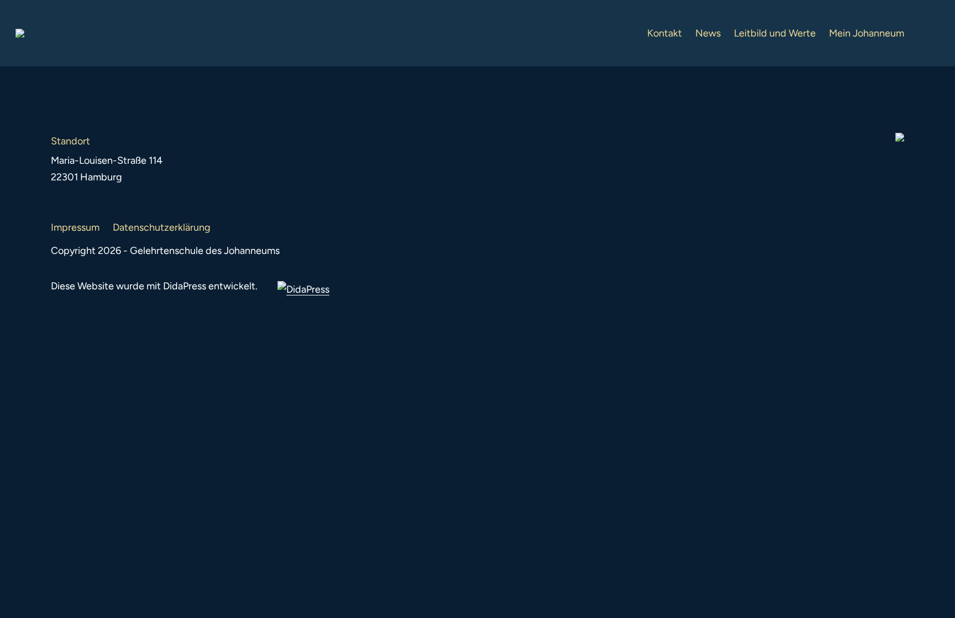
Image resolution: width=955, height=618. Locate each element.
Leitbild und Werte (775, 33)
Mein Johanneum (866, 33)
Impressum (75, 227)
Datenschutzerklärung (162, 227)
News (708, 33)
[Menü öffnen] (931, 33)
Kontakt (664, 33)
